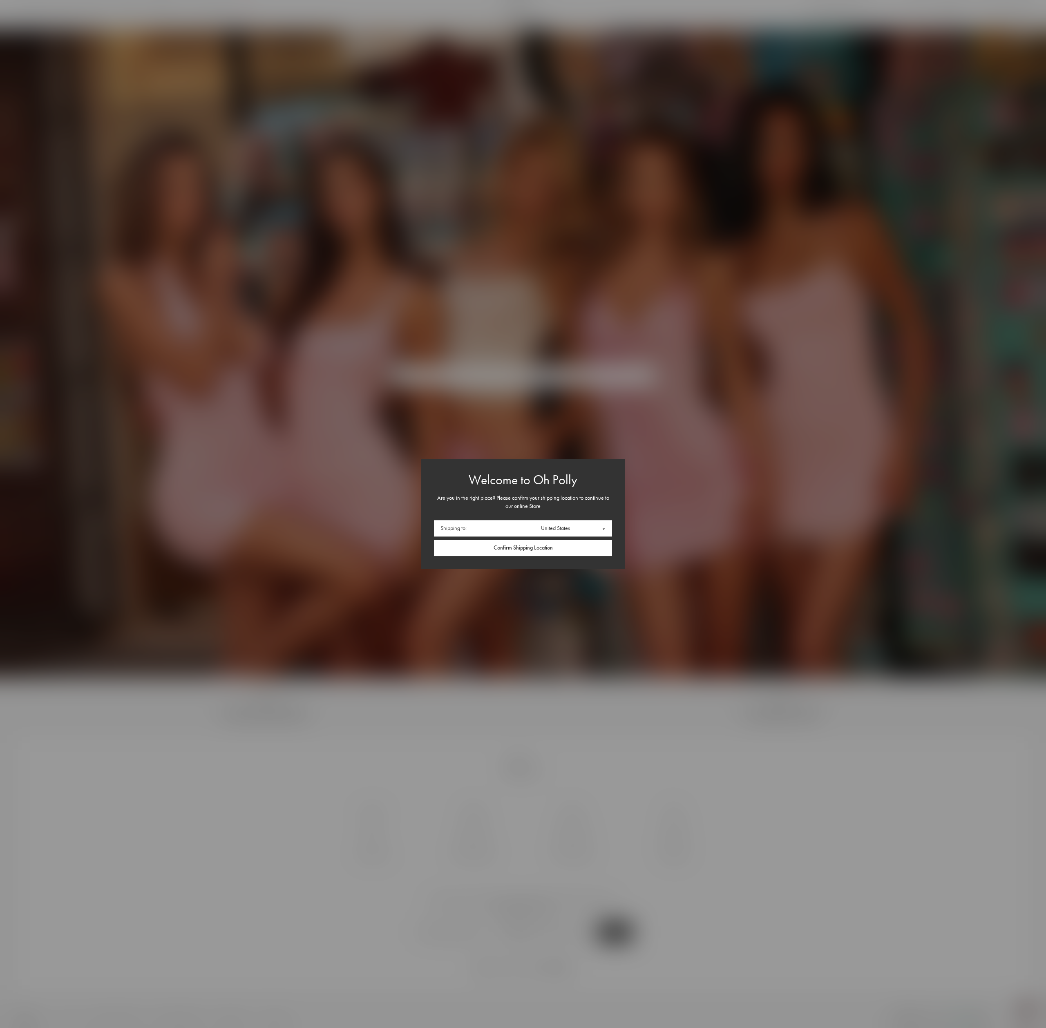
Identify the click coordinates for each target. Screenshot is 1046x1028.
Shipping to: (453, 528)
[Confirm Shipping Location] (523, 548)
